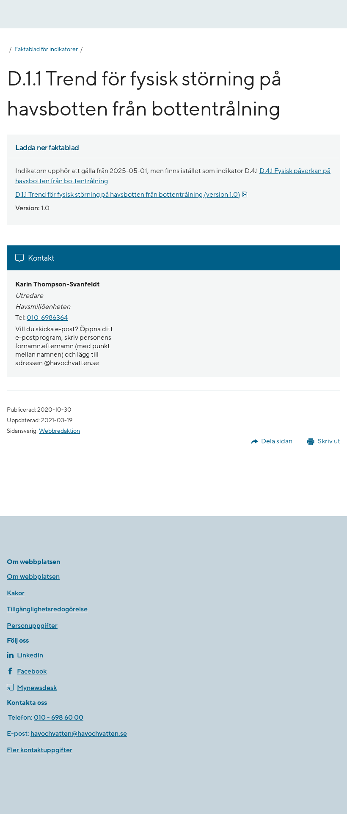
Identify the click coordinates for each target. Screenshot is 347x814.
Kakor (16, 593)
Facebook (32, 671)
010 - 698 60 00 (58, 717)
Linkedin (30, 655)
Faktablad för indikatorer (46, 49)
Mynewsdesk (37, 688)
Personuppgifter (32, 626)
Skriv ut (329, 441)
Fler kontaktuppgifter (39, 750)
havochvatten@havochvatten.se (78, 733)
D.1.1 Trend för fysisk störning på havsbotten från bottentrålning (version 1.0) (131, 194)
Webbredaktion (59, 431)
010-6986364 (47, 318)
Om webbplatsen (33, 576)
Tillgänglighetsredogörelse (47, 609)
